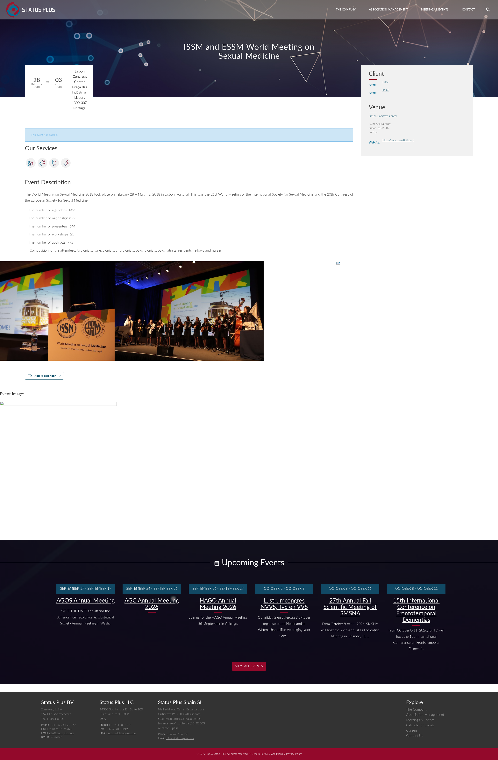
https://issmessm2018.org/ (398, 140)
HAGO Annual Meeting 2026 (218, 604)
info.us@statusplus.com (122, 733)
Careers (412, 730)
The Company (346, 9)
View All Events (249, 666)
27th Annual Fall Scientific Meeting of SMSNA (350, 607)
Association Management (388, 9)
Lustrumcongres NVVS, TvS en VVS (284, 604)
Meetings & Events (435, 9)
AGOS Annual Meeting (85, 601)
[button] (488, 9)
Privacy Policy (294, 754)
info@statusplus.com (61, 733)
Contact (468, 9)
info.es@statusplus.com (180, 738)
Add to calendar (45, 376)
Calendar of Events (420, 725)
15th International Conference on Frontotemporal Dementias (416, 610)
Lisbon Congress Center (383, 116)
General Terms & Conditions (267, 754)
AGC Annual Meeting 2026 (151, 604)
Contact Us (414, 736)
